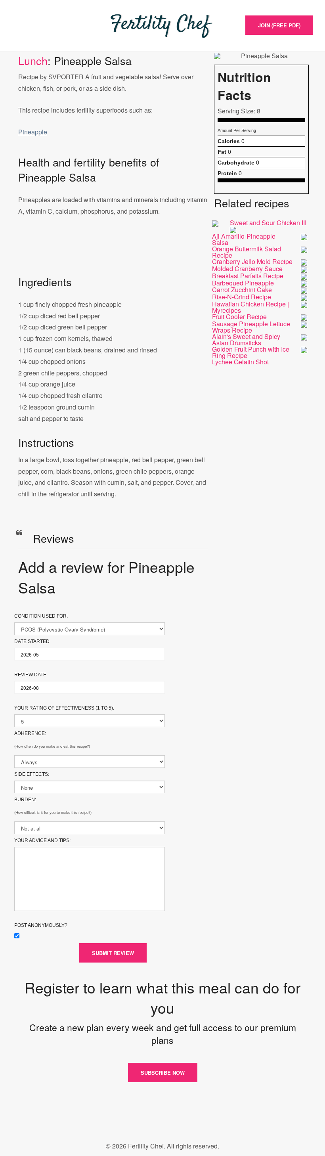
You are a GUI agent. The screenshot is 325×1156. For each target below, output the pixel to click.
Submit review (113, 953)
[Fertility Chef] (162, 26)
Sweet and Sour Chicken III (268, 222)
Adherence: (30, 733)
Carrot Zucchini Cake (242, 289)
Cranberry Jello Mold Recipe (252, 261)
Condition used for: (41, 616)
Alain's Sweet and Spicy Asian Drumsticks (246, 339)
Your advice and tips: (42, 840)
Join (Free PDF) (279, 25)
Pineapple (32, 131)
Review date (30, 674)
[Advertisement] (113, 254)
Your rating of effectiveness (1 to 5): (64, 708)
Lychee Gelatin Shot (240, 361)
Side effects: (31, 774)
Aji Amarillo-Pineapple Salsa (243, 239)
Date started (32, 641)
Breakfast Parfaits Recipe (247, 275)
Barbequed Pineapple (243, 282)
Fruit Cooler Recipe (239, 316)
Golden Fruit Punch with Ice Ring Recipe (250, 352)
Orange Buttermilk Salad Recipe (246, 252)
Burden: (25, 799)
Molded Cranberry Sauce (247, 268)
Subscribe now (163, 1072)
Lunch (33, 60)
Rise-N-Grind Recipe (241, 296)
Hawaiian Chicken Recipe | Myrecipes (250, 307)
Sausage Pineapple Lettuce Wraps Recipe (251, 327)
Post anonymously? (40, 925)
